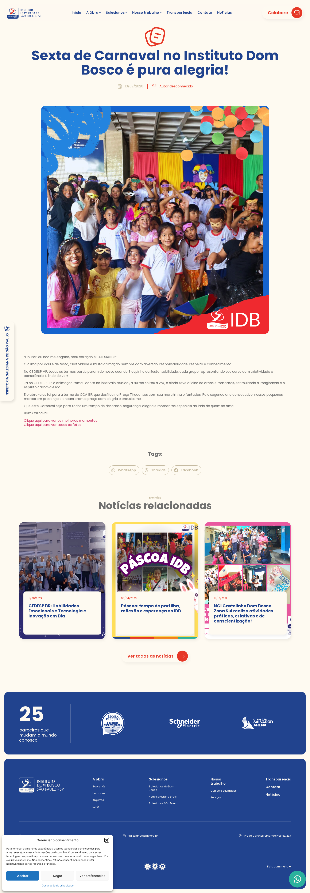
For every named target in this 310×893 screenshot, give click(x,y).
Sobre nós (99, 786)
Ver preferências (92, 876)
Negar (57, 876)
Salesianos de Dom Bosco (161, 788)
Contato (273, 786)
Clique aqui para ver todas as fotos (52, 424)
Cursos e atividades (223, 790)
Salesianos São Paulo (163, 803)
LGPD (96, 807)
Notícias (273, 794)
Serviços (215, 797)
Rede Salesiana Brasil (163, 796)
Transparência (278, 779)
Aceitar (22, 876)
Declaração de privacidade (58, 885)
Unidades (99, 793)
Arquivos (98, 800)
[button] (107, 840)
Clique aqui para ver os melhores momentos (60, 420)
